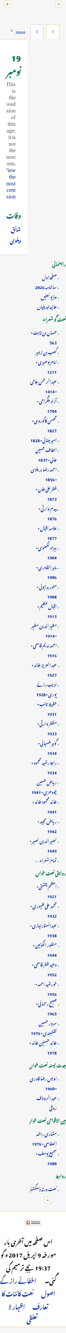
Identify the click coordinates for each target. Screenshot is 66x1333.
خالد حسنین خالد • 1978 (43, 1047)
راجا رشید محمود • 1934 (44, 767)
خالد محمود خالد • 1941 (44, 806)
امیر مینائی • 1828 (43, 439)
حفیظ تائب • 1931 (47, 708)
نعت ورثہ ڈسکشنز (43, 1188)
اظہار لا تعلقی (23, 1312)
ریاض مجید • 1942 (47, 825)
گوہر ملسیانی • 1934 (47, 747)
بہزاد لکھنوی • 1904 (46, 552)
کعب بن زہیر (46, 351)
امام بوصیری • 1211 (46, 366)
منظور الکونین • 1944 (45, 949)
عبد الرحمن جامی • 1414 (43, 385)
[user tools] (7, 4)
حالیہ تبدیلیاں (47, 306)
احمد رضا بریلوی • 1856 (44, 473)
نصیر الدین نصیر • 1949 (43, 845)
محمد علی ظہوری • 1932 (43, 910)
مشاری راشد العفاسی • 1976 (44, 1138)
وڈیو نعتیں (49, 296)
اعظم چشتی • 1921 (47, 890)
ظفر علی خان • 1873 (46, 493)
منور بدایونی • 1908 (47, 591)
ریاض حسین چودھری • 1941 (44, 786)
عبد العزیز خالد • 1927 (44, 669)
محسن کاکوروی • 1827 (44, 425)
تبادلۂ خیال (37, 32)
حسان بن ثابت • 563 (44, 337)
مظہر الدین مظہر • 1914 (44, 630)
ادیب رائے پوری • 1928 (46, 688)
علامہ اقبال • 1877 (47, 532)
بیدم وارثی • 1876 (48, 512)
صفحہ (53, 32)
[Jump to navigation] (58, 4)
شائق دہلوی (15, 234)
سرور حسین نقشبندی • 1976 (44, 1027)
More (20, 31)
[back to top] (48, 1200)
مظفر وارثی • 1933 (47, 727)
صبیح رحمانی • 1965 (46, 1008)
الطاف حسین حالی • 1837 (46, 454)
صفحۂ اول (49, 276)
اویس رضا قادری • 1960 (43, 1082)
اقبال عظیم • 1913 (47, 610)
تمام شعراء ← (46, 859)
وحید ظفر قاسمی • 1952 (44, 968)
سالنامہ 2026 (46, 286)
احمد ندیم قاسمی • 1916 (44, 649)
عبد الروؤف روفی (46, 1102)
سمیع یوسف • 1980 (46, 1157)
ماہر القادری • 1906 (46, 571)
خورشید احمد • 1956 (46, 988)
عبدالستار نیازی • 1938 (43, 929)
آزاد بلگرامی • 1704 (47, 405)
